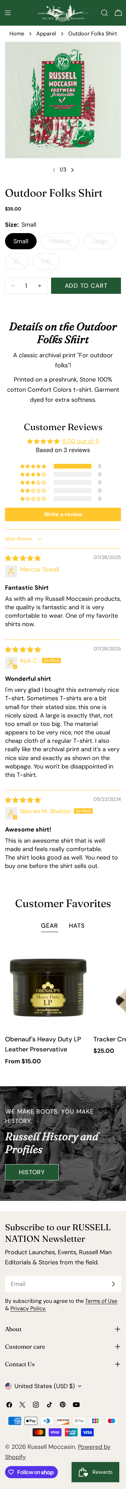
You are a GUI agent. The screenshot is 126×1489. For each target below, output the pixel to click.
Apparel (46, 33)
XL (21, 263)
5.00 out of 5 (80, 441)
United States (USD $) (44, 1386)
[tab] (49, 926)
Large (104, 243)
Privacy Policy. (28, 1308)
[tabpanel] (63, 1004)
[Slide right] (72, 170)
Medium (64, 243)
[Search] (104, 13)
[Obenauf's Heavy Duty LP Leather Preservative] (48, 986)
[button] (33, 466)
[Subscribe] (113, 1284)
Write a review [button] (63, 514)
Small (20, 241)
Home (16, 33)
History (32, 1172)
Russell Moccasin (51, 1447)
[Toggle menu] (7, 13)
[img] (23, 558)
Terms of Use (101, 1300)
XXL (50, 263)
